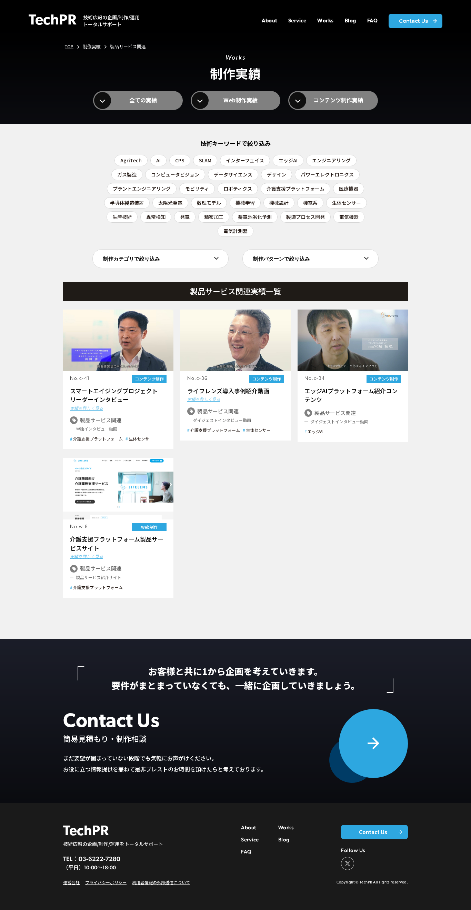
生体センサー (346, 202)
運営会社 (71, 882)
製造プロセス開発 (305, 216)
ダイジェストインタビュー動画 (222, 420)
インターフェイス (245, 160)
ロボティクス (237, 188)
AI (158, 160)
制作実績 (92, 46)
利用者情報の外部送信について (161, 882)
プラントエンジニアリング (142, 188)
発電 (185, 216)
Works (286, 827)
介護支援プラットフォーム (295, 188)
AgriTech (131, 160)
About (248, 827)
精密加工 (213, 216)
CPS (179, 160)
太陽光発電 (170, 202)
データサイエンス (233, 174)
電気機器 (349, 216)
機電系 (310, 202)
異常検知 (156, 216)
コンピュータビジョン (175, 174)
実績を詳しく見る (86, 408)
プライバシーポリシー (106, 882)
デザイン (276, 174)
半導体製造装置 (127, 202)
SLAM (205, 160)
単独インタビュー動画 (96, 429)
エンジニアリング (331, 160)
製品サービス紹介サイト (98, 577)
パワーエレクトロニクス (327, 174)
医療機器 (348, 188)
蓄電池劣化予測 (255, 216)
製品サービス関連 (100, 420)
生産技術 (122, 216)
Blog (284, 839)
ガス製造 (127, 174)
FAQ (246, 851)
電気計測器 (235, 231)
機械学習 (245, 202)
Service (250, 839)
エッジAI (288, 160)
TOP (69, 46)
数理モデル (209, 202)
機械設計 (279, 202)
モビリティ (197, 188)
